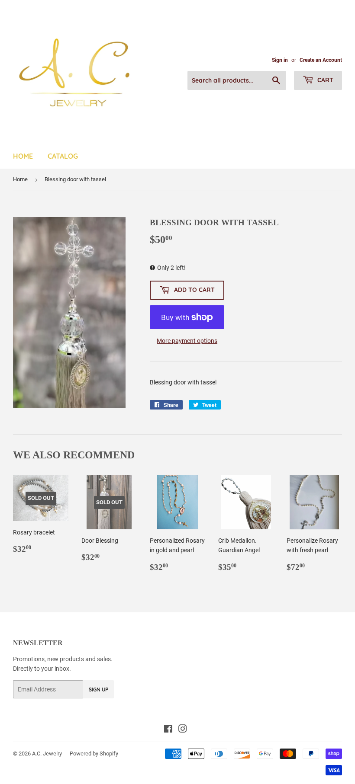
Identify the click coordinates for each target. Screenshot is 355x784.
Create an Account (321, 60)
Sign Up (98, 689)
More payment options (187, 340)
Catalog (63, 156)
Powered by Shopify (94, 753)
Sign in (280, 60)
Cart (324, 80)
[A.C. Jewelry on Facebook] (168, 729)
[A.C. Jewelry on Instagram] (182, 729)
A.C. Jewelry (47, 753)
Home (23, 156)
